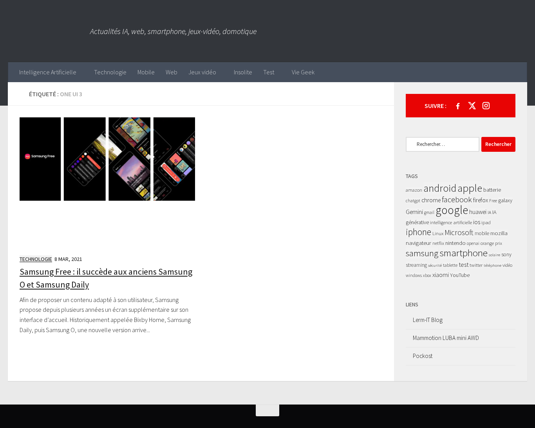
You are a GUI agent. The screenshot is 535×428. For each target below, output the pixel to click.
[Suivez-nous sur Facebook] (458, 105)
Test (268, 72)
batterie (492, 189)
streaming (416, 265)
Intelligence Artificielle (47, 72)
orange (487, 243)
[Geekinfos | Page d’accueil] (49, 31)
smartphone (463, 252)
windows (414, 275)
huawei (477, 212)
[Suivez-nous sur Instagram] (486, 105)
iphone (418, 231)
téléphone (492, 265)
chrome (431, 200)
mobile (482, 233)
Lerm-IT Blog (428, 320)
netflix (438, 243)
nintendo (455, 242)
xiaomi (440, 275)
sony (506, 254)
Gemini (414, 212)
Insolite (243, 72)
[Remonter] (267, 410)
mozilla (499, 233)
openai (473, 243)
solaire (494, 254)
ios (476, 222)
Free (493, 200)
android (439, 188)
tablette (450, 265)
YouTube (460, 275)
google (452, 210)
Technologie (110, 72)
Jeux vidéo (202, 72)
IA (489, 212)
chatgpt (413, 200)
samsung (422, 253)
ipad (486, 222)
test (463, 264)
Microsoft (459, 232)
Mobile (146, 72)
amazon (414, 190)
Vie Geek (303, 72)
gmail (429, 212)
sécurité (435, 265)
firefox (480, 200)
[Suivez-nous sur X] (472, 105)
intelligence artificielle (451, 222)
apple (469, 187)
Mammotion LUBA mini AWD (446, 338)
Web (171, 72)
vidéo (507, 265)
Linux (437, 233)
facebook (457, 199)
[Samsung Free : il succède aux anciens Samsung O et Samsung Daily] (107, 182)
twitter (476, 265)
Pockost (422, 356)
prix (498, 243)
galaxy (505, 200)
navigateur (418, 242)
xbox (427, 275)
